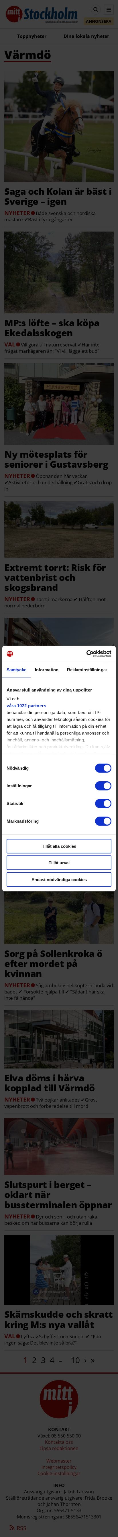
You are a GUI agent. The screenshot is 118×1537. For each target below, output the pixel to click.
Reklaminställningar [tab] (87, 669)
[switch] (103, 785)
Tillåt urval (59, 862)
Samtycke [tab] (16, 669)
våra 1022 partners (26, 705)
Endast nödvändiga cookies (59, 879)
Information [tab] (46, 669)
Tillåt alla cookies (59, 845)
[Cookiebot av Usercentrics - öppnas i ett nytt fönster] (86, 654)
